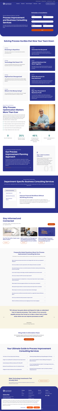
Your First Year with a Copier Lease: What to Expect (11, 239)
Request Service (44, 1)
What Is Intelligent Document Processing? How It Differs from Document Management (45, 239)
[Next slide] (30, 168)
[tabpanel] (35, 198)
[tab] (10, 190)
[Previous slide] (28, 168)
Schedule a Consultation (50, 3)
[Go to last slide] (4, 317)
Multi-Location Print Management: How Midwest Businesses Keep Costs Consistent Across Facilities (29, 239)
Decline (37, 407)
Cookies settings (23, 407)
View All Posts (51, 224)
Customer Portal (50, 1)
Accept (30, 407)
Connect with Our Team (29, 339)
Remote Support (39, 1)
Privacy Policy (35, 402)
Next (42, 30)
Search (54, 1)
